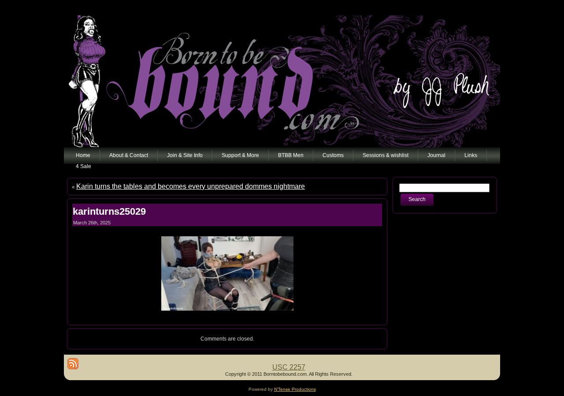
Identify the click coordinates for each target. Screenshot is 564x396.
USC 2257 (288, 367)
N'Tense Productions (295, 389)
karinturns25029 (109, 211)
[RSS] (72, 363)
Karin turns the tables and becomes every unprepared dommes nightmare (190, 186)
